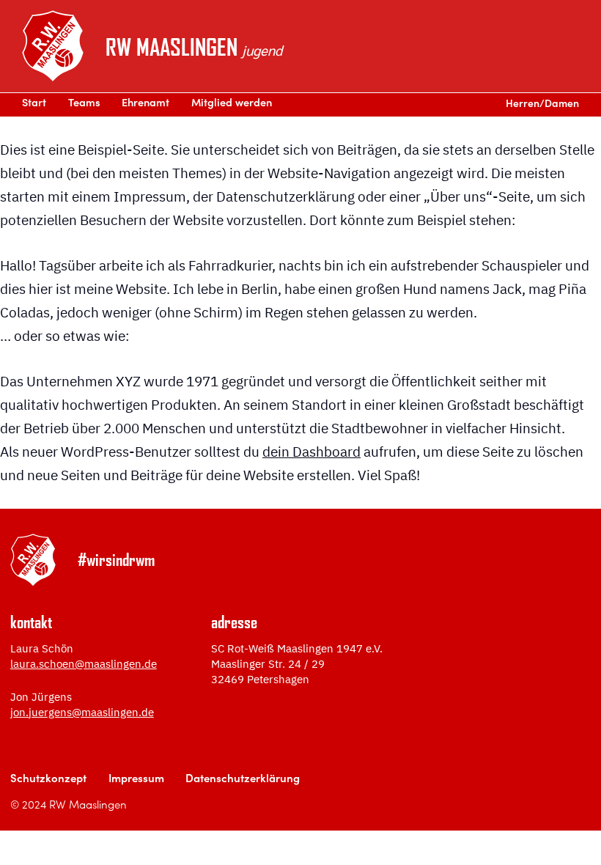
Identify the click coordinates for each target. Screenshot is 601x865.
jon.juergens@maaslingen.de (82, 712)
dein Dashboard (311, 451)
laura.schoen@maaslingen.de (83, 664)
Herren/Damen (542, 105)
